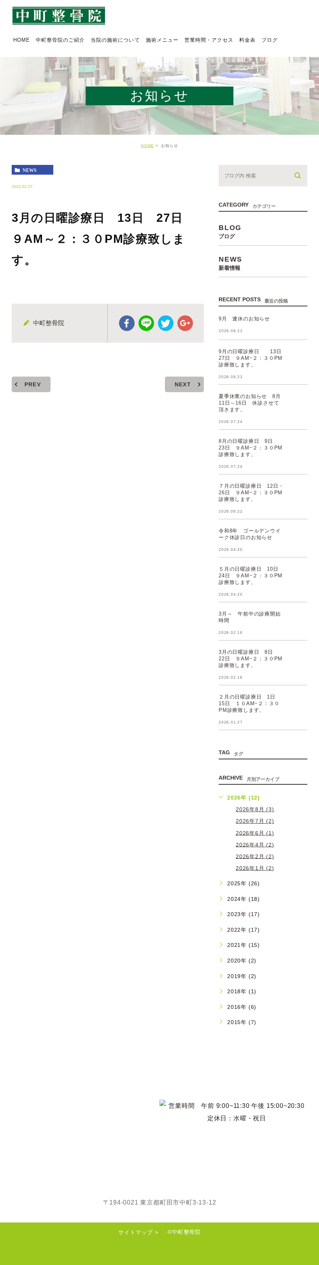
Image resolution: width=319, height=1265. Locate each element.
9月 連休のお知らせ (244, 319)
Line (146, 323)
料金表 (247, 40)
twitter (166, 323)
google (185, 323)
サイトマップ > (138, 1232)
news (30, 170)
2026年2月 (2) (255, 856)
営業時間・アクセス (208, 40)
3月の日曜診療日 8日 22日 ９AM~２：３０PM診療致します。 (250, 658)
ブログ (269, 40)
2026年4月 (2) (255, 844)
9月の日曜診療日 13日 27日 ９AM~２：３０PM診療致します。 (253, 358)
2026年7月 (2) (255, 821)
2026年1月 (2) (255, 868)
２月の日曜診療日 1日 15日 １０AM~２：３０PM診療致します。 (250, 703)
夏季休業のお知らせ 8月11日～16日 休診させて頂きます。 (250, 402)
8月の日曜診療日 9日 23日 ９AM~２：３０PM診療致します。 (250, 447)
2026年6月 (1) (255, 833)
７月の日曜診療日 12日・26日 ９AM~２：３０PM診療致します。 (251, 492)
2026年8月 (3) (255, 809)
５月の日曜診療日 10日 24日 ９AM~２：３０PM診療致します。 (251, 575)
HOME (21, 40)
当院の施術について (115, 40)
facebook (127, 323)
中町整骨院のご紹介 (60, 40)
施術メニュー (162, 40)
